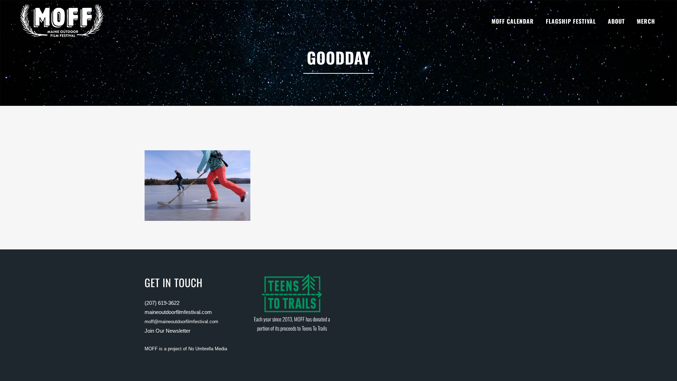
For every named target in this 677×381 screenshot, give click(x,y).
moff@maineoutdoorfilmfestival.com (181, 321)
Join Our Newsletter (167, 331)
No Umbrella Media (207, 348)
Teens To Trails (314, 328)
